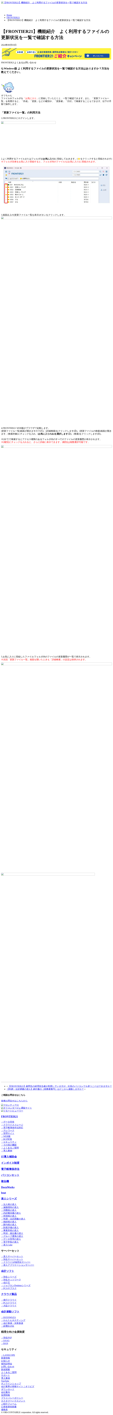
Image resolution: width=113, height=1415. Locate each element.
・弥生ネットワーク (11, 1279)
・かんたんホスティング (13, 1320)
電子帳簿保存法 (10, 1169)
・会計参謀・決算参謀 (12, 1323)
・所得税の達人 (9, 1216)
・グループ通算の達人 (12, 1236)
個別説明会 (6, 1364)
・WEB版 (5, 1136)
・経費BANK (7, 1326)
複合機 (5, 1181)
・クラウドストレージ (12, 1125)
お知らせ (5, 1361)
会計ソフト (7, 1271)
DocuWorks (7, 1187)
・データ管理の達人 (11, 1239)
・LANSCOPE (8, 1355)
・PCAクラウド (9, 1303)
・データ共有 (7, 1122)
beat (3, 1192)
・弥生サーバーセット (12, 1259)
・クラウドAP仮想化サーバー (15, 1262)
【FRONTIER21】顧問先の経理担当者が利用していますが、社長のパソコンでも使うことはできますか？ (60, 1086)
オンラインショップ (11, 1383)
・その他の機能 (9, 1145)
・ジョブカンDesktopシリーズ (15, 1285)
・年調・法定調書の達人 (13, 1219)
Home (9, 15)
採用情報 (5, 1395)
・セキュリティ (9, 1142)
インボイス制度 (10, 1162)
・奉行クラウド (9, 1300)
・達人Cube (6, 1245)
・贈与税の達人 (9, 1224)
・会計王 (5, 1282)
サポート (5, 1375)
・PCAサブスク (9, 1288)
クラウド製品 (9, 1294)
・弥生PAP (6, 1337)
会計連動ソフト (10, 1311)
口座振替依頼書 (9, 1407)
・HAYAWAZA (8, 1317)
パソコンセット (10, 1175)
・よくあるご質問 (10, 1148)
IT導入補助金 (9, 1156)
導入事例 (5, 1378)
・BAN (4, 1343)
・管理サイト (7, 1133)
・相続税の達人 (9, 1222)
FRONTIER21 (13, 17)
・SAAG (5, 1340)
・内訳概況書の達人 (11, 1213)
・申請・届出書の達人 (12, 1233)
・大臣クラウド (9, 1305)
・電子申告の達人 (10, 1242)
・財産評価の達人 (10, 1227)
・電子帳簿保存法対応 (12, 1127)
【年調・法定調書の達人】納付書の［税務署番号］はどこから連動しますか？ (45, 1089)
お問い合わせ (7, 1366)
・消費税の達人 (9, 1210)
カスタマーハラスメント (13, 1401)
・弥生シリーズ (9, 1277)
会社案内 (5, 1392)
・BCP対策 (6, 1139)
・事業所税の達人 (10, 1230)
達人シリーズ (9, 1198)
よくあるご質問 (9, 1372)
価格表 (4, 1409)
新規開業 (5, 1369)
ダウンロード (7, 1389)
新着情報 (5, 1358)
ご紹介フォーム (9, 1404)
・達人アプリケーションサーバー (17, 1265)
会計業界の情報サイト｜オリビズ (17, 1386)
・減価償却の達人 (10, 1207)
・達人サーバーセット (12, 1256)
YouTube (5, 1381)
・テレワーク (7, 1130)
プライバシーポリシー (12, 1398)
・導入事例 (6, 1151)
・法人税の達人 (9, 1204)
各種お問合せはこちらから (14, 1101)
